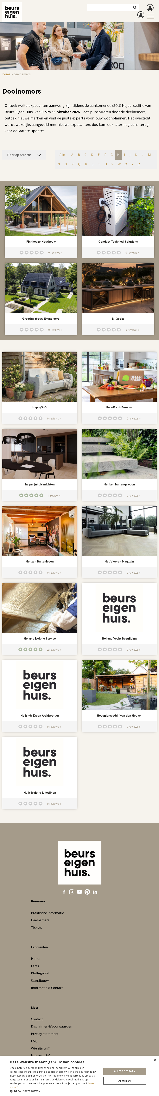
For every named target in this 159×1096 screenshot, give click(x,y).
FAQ (34, 1041)
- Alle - (62, 155)
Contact (37, 1019)
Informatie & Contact (47, 987)
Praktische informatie (47, 913)
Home (6, 74)
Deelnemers (40, 920)
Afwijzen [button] (124, 1080)
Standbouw (40, 980)
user (150, 7)
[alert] (79, 1076)
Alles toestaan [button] (125, 1071)
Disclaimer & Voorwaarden (51, 1026)
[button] (54, 1091)
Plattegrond (40, 973)
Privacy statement (44, 1033)
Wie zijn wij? (40, 1048)
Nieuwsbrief (40, 1055)
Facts (35, 966)
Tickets (36, 927)
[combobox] (24, 155)
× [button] (154, 1060)
